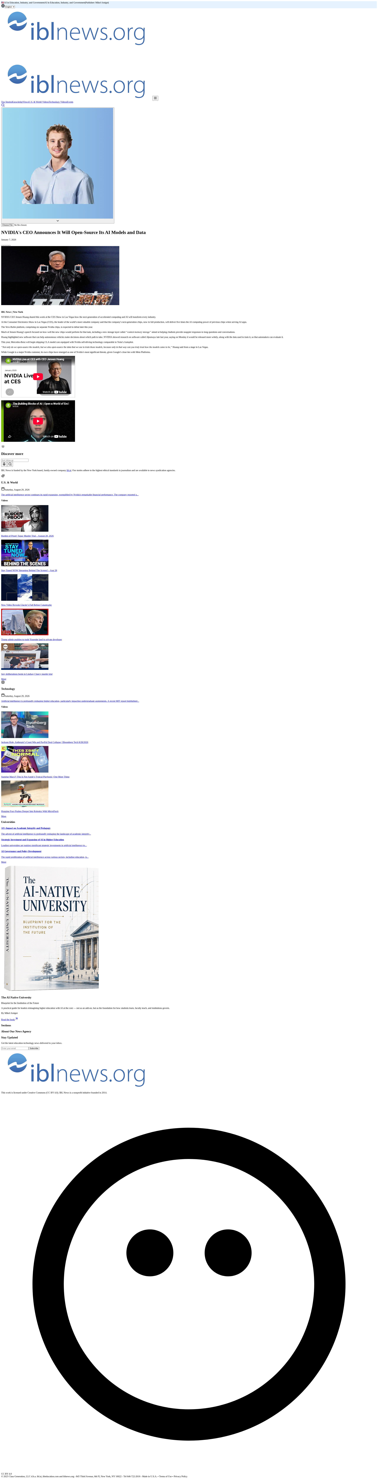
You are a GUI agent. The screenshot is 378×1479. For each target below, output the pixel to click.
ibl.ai (69, 470)
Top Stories (6, 102)
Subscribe (34, 1048)
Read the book (8, 1019)
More (3, 679)
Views (26, 102)
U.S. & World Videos (39, 102)
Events (70, 102)
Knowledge (17, 102)
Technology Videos (58, 102)
